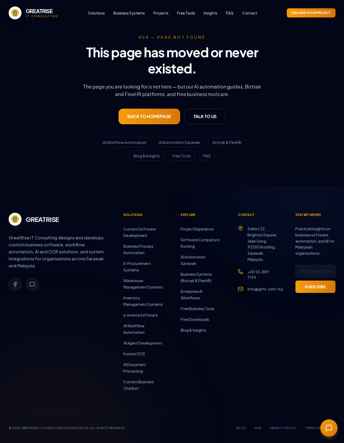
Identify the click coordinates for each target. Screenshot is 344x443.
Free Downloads (195, 319)
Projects (161, 12)
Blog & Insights (147, 155)
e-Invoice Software (140, 315)
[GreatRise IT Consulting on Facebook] (15, 284)
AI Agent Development (142, 343)
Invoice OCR (134, 353)
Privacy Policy (283, 428)
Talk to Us (205, 116)
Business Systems (129, 12)
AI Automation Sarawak (179, 142)
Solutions (96, 12)
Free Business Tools (197, 308)
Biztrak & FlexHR (227, 142)
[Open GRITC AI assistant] (329, 428)
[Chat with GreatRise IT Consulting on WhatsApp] (32, 284)
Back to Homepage (149, 116)
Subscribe (315, 286)
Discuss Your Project (311, 13)
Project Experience (197, 228)
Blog (241, 428)
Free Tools (186, 12)
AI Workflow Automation (124, 142)
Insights (210, 12)
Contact (249, 12)
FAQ (230, 12)
